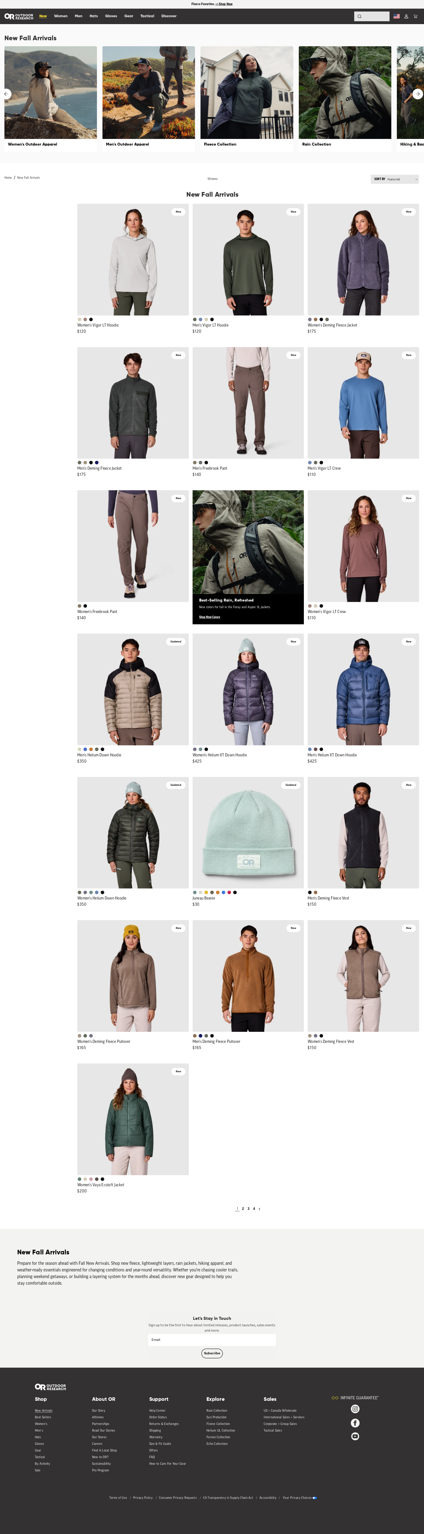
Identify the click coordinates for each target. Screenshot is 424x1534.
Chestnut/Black (315, 749)
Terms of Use (118, 1498)
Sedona (91, 749)
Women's (41, 1424)
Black (91, 319)
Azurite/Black (85, 749)
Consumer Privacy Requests (178, 1498)
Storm (200, 462)
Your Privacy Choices (297, 1498)
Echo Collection (217, 1444)
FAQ (152, 1457)
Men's (39, 1430)
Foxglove (229, 892)
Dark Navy (96, 462)
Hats (38, 1437)
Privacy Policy (143, 1498)
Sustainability (101, 1464)
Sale (38, 1470)
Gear (38, 1450)
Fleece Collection (218, 1424)
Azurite (223, 892)
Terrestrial (85, 319)
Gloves (39, 1444)
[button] (415, 16)
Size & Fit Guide (160, 1444)
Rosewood (91, 1179)
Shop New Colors (209, 617)
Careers (97, 1444)
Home (8, 178)
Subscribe (212, 1353)
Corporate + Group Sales (280, 1424)
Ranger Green (212, 892)
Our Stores (99, 1437)
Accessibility (268, 1498)
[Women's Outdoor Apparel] (50, 99)
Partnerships (100, 1424)
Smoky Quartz (310, 319)
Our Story (98, 1411)
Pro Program (100, 1470)
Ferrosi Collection (218, 1437)
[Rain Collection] (345, 99)
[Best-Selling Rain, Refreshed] (248, 546)
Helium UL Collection (220, 1430)
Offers (153, 1450)
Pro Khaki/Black (79, 749)
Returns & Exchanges (164, 1424)
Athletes (98, 1417)
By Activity (42, 1464)
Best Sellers (43, 1417)
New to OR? (100, 1457)
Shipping (155, 1430)
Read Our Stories (103, 1430)
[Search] (347, 16)
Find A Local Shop (104, 1450)
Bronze (218, 892)
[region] (212, 4)
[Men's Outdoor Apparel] (148, 99)
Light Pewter (200, 892)
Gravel (195, 462)
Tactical (40, 1457)
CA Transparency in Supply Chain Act (228, 1498)
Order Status (158, 1417)
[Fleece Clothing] (247, 99)
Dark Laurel (195, 319)
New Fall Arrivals (28, 178)
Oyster (79, 319)
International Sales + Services (284, 1417)
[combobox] (372, 16)
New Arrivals (44, 1411)
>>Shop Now (224, 4)
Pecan (315, 319)
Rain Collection (216, 1411)
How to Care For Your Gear (167, 1464)
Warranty (156, 1437)
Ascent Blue (200, 319)
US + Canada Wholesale (280, 1411)
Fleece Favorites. (203, 4)
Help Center (157, 1411)
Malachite (79, 1179)
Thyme (200, 749)
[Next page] (259, 1209)
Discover (168, 16)
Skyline (310, 749)
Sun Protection (216, 1417)
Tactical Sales (273, 1430)
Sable (85, 462)
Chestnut (96, 1179)
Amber (206, 892)
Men (78, 16)
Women (61, 16)
